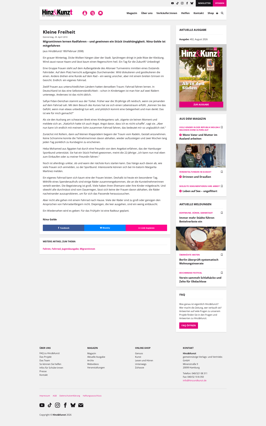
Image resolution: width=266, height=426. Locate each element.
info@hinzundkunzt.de (194, 380)
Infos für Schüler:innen (51, 367)
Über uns (147, 13)
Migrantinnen (87, 248)
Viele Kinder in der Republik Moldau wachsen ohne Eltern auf (199, 128)
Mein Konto (84, 13)
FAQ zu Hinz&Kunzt (49, 353)
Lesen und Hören (144, 360)
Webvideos (93, 364)
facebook (187, 3)
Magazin (132, 13)
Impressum (44, 395)
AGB (55, 395)
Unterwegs (140, 364)
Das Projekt (45, 356)
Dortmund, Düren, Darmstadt (196, 212)
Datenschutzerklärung (69, 395)
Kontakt (199, 13)
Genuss (139, 353)
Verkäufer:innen (166, 13)
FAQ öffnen (188, 325)
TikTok (177, 3)
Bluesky (192, 3)
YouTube (172, 3)
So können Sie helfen (50, 364)
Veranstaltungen (96, 367)
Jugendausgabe (70, 248)
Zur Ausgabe (201, 104)
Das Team (44, 360)
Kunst (138, 356)
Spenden (219, 3)
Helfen (185, 13)
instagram (182, 3)
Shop (211, 13)
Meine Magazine (92, 13)
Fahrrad (56, 248)
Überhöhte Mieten (189, 254)
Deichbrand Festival (190, 272)
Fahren (47, 248)
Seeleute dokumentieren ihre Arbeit (199, 186)
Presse (43, 371)
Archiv (90, 360)
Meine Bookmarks (100, 13)
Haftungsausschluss (92, 395)
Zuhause (139, 367)
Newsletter (204, 3)
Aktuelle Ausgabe (96, 356)
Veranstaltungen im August (195, 172)
